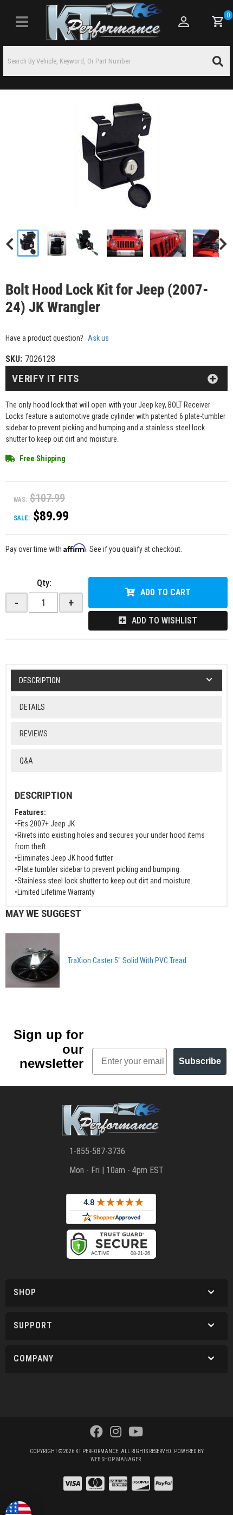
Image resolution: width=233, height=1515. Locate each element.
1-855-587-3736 (97, 1151)
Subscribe (200, 1061)
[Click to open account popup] (183, 21)
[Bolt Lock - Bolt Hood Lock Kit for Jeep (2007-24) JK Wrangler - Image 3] (87, 243)
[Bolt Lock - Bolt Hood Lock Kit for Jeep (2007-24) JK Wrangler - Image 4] (125, 243)
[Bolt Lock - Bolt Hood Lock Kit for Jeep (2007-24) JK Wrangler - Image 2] (57, 243)
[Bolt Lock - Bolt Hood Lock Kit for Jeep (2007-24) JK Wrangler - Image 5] (168, 243)
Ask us (98, 338)
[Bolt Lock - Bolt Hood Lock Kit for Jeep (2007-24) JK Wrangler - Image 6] (212, 243)
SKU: (13, 359)
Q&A (26, 760)
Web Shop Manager (115, 1459)
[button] (116, 61)
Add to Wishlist (164, 620)
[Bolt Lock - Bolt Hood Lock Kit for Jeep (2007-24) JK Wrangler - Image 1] (28, 243)
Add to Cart (165, 592)
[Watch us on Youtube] (135, 1432)
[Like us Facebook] (96, 1432)
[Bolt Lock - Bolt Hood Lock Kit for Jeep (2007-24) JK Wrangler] (116, 156)
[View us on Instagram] (115, 1432)
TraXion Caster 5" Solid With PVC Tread (127, 960)
